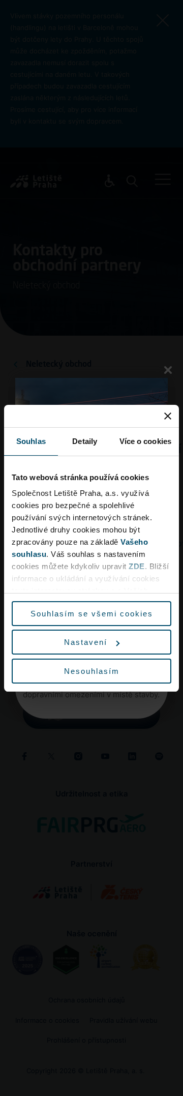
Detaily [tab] (84, 441)
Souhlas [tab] (31, 441)
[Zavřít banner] (167, 416)
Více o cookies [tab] (145, 441)
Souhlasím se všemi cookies (91, 613)
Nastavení (85, 642)
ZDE (137, 566)
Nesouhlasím (91, 671)
